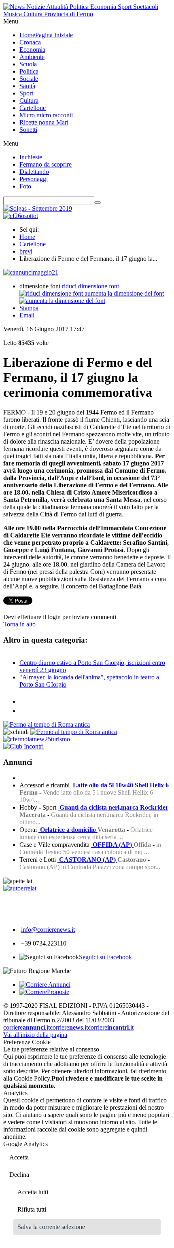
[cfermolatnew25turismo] (36, 739)
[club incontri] (23, 746)
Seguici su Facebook (105, 957)
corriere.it (26, 1027)
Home (27, 236)
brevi (25, 251)
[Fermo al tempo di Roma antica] (46, 724)
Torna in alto (19, 624)
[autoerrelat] (19, 888)
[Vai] (97, 202)
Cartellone (32, 244)
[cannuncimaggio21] (30, 272)
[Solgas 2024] (37, 208)
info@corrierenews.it (48, 929)
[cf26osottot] (20, 215)
